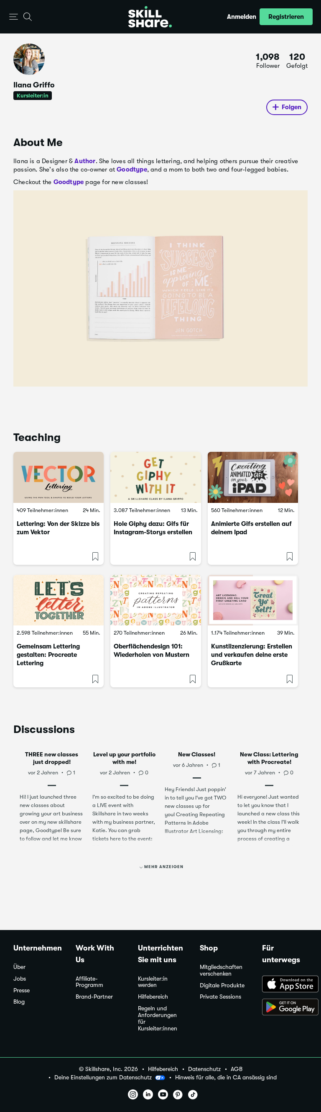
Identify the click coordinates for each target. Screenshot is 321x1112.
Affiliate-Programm (89, 982)
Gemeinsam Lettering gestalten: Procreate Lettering (48, 655)
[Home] (150, 17)
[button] (13, 17)
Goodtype (132, 169)
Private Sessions (220, 997)
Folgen (291, 107)
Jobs (19, 979)
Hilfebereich (153, 997)
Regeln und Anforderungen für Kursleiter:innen (157, 1018)
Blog (19, 1002)
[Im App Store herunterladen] (285, 985)
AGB (236, 1069)
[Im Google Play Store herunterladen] (285, 1008)
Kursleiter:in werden (153, 982)
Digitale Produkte (222, 985)
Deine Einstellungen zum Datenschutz (103, 1077)
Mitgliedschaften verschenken (221, 970)
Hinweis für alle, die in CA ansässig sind (226, 1077)
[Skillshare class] (58, 477)
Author (84, 161)
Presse (21, 990)
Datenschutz (204, 1069)
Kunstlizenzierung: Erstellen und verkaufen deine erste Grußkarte (251, 655)
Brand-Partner (94, 997)
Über (19, 967)
